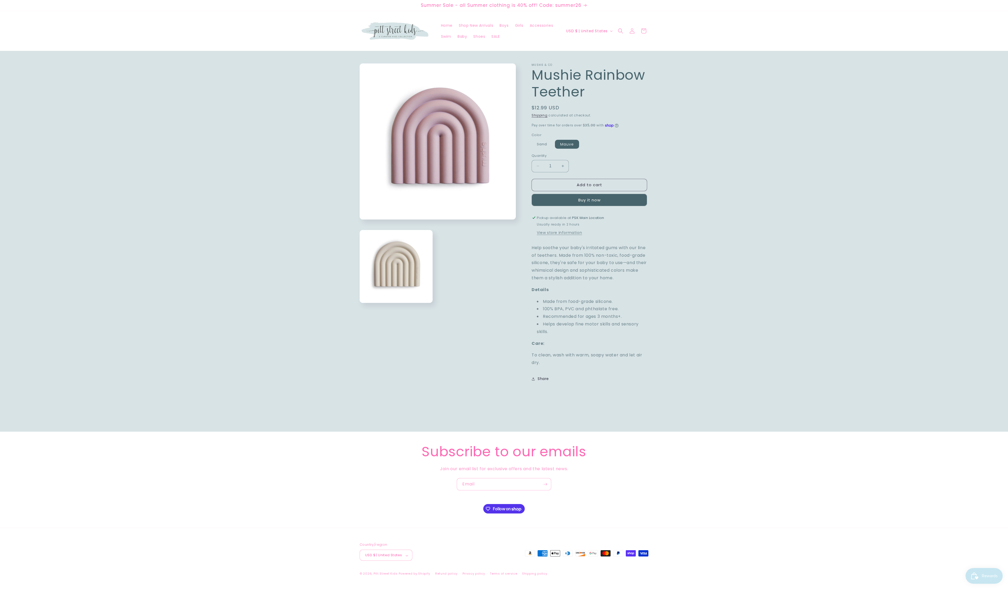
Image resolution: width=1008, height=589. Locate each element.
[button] (620, 31)
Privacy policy (474, 573)
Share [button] (543, 378)
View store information (559, 232)
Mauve (567, 144)
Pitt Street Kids (386, 574)
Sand (544, 145)
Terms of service (503, 573)
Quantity (539, 155)
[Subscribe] (545, 484)
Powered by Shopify (414, 574)
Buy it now (589, 200)
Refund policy (446, 573)
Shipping (540, 115)
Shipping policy (534, 573)
